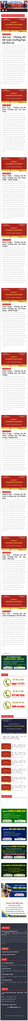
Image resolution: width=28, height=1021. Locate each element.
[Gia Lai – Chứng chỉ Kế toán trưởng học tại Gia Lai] (14, 19)
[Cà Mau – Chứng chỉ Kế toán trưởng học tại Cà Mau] (6, 744)
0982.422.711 (13, 1004)
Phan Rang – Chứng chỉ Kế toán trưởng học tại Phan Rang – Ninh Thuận (14, 308)
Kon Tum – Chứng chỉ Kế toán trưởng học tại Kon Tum (14, 109)
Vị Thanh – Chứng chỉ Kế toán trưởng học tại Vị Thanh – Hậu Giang (19, 770)
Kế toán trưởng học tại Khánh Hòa (14, 128)
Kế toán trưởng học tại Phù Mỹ (16, 138)
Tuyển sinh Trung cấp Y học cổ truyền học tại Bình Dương (14, 737)
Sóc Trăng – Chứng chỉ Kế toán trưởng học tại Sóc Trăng (19, 762)
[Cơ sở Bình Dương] (3, 10)
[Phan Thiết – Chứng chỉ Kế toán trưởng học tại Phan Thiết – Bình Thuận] (14, 158)
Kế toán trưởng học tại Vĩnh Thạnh (12, 83)
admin (15, 45)
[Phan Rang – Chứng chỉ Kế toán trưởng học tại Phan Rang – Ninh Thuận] (14, 289)
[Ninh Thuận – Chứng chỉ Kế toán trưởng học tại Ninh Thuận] (14, 353)
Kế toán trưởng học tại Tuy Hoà (13, 79)
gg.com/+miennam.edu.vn (9, 999)
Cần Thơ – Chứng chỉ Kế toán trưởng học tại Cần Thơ (19, 787)
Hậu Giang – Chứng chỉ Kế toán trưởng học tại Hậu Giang (19, 779)
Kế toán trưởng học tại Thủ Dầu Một (16, 144)
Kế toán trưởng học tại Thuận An (9, 145)
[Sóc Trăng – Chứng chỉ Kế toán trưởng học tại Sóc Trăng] (6, 760)
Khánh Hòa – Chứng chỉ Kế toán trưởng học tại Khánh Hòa (14, 496)
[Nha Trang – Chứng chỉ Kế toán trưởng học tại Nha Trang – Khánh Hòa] (14, 416)
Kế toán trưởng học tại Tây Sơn (14, 75)
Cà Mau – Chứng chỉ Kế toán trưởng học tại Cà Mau (19, 745)
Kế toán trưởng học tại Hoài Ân (8, 126)
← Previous (5, 653)
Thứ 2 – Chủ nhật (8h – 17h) (9, 997)
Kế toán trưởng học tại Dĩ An (19, 56)
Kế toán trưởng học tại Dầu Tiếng (14, 322)
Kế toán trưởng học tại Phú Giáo (14, 69)
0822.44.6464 (5, 1004)
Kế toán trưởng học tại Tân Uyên (12, 142)
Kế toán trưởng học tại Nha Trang (12, 64)
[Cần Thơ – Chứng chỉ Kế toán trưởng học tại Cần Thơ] (6, 785)
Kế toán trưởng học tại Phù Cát (11, 136)
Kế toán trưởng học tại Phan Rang (18, 66)
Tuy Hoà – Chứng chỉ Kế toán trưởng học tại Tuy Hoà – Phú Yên (14, 557)
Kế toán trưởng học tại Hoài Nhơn (13, 60)
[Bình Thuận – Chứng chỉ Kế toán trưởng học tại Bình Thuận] (14, 224)
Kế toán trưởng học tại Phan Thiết (9, 68)
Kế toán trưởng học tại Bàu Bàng (18, 50)
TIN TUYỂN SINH (6, 34)
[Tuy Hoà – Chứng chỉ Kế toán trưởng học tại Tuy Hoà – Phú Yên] (14, 537)
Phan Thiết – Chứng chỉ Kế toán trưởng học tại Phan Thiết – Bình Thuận (14, 178)
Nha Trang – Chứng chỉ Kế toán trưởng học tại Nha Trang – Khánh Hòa (14, 435)
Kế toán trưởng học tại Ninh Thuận (12, 132)
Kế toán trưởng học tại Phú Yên (18, 71)
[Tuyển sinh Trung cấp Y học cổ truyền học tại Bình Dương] (14, 719)
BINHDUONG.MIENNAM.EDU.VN (9, 931)
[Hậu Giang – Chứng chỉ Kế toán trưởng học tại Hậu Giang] (6, 776)
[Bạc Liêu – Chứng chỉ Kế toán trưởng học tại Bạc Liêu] (6, 752)
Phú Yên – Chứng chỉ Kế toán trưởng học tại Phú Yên (14, 614)
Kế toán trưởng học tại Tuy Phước (13, 147)
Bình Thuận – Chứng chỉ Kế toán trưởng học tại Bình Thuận (14, 244)
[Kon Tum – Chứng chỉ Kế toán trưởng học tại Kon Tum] (14, 90)
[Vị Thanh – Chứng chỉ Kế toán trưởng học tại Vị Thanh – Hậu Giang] (6, 768)
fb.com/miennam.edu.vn (8, 1001)
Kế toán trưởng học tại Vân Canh (14, 216)
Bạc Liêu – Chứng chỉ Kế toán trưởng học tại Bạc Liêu (19, 754)
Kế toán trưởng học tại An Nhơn (12, 49)
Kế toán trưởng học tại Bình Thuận (14, 54)
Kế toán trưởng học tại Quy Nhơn (9, 73)
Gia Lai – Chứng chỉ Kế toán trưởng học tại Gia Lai (14, 39)
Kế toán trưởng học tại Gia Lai (8, 58)
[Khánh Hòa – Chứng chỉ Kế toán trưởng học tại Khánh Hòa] (14, 476)
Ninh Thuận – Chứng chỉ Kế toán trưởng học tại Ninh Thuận (14, 373)
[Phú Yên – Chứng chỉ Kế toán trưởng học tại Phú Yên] (14, 596)
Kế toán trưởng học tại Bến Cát (8, 52)
